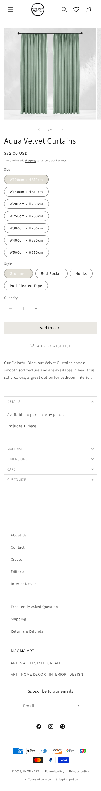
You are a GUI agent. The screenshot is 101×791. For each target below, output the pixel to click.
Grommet (18, 273)
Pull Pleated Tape (26, 285)
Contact (18, 547)
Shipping (30, 160)
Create (16, 559)
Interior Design (24, 583)
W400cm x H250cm (26, 240)
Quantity (11, 297)
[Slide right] (62, 130)
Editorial (18, 571)
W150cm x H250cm (26, 191)
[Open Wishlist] (76, 9)
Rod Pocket (51, 273)
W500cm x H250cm (26, 252)
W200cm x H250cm (26, 203)
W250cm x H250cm (26, 216)
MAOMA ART (31, 771)
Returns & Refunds (27, 631)
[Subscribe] (77, 706)
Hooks (81, 273)
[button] (11, 9)
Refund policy (54, 771)
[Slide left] (39, 130)
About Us (19, 535)
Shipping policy (67, 779)
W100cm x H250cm (26, 179)
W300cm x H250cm (26, 228)
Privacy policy (79, 771)
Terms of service (39, 779)
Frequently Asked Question (34, 606)
